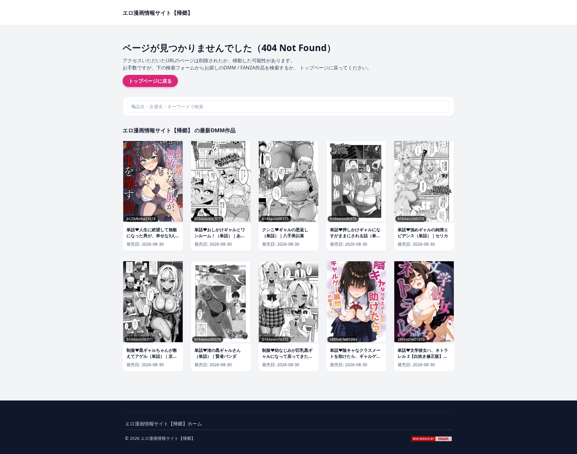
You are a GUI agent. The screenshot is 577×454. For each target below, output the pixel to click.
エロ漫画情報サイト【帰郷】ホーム (163, 423)
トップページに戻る (150, 81)
